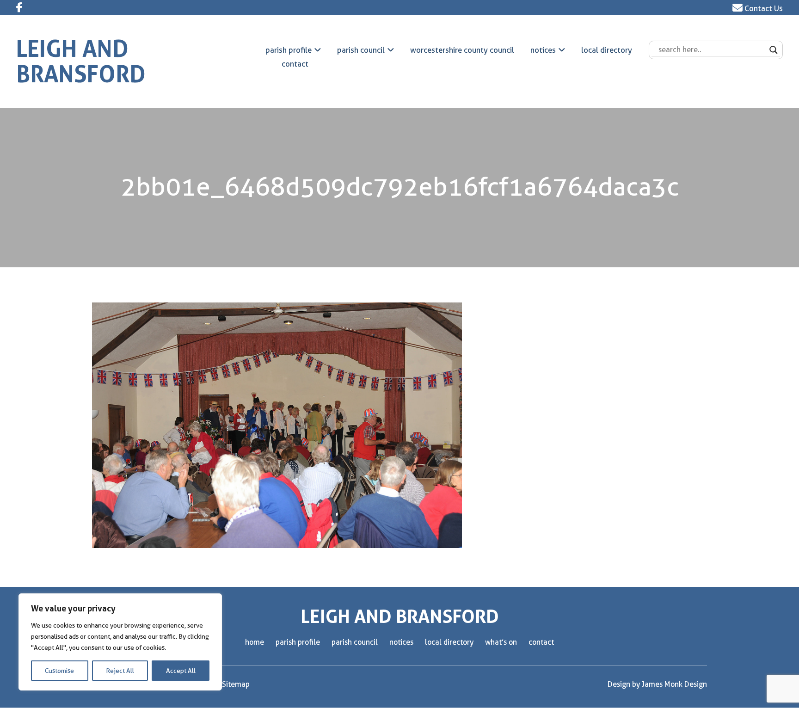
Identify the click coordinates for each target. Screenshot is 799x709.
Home (254, 642)
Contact (295, 63)
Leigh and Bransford (81, 61)
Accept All (181, 670)
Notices (543, 50)
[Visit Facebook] (19, 7)
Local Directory (606, 50)
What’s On (501, 642)
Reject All (120, 670)
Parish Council (361, 50)
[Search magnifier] (773, 49)
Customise (59, 670)
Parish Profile (288, 50)
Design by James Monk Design (657, 684)
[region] (120, 642)
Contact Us (763, 8)
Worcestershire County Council (462, 50)
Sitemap (236, 684)
